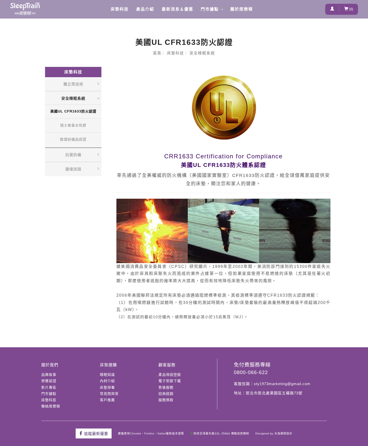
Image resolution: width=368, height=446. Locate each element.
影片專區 (48, 387)
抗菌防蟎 (73, 155)
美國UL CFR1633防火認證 (73, 111)
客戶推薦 (107, 400)
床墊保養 (107, 387)
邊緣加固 (73, 169)
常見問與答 (109, 394)
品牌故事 (48, 375)
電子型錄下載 (169, 381)
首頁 (157, 53)
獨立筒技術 (73, 84)
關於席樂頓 (241, 9)
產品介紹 (145, 9)
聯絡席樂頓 (50, 406)
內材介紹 (107, 381)
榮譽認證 (48, 381)
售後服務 (165, 387)
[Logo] (25, 9)
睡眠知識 (107, 375)
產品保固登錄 (169, 375)
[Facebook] (94, 433)
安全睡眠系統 (202, 53)
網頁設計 (286, 433)
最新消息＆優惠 (177, 9)
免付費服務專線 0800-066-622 (252, 368)
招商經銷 (165, 394)
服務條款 (165, 400)
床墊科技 (120, 9)
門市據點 (210, 9)
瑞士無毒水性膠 (73, 125)
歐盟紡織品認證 (73, 139)
